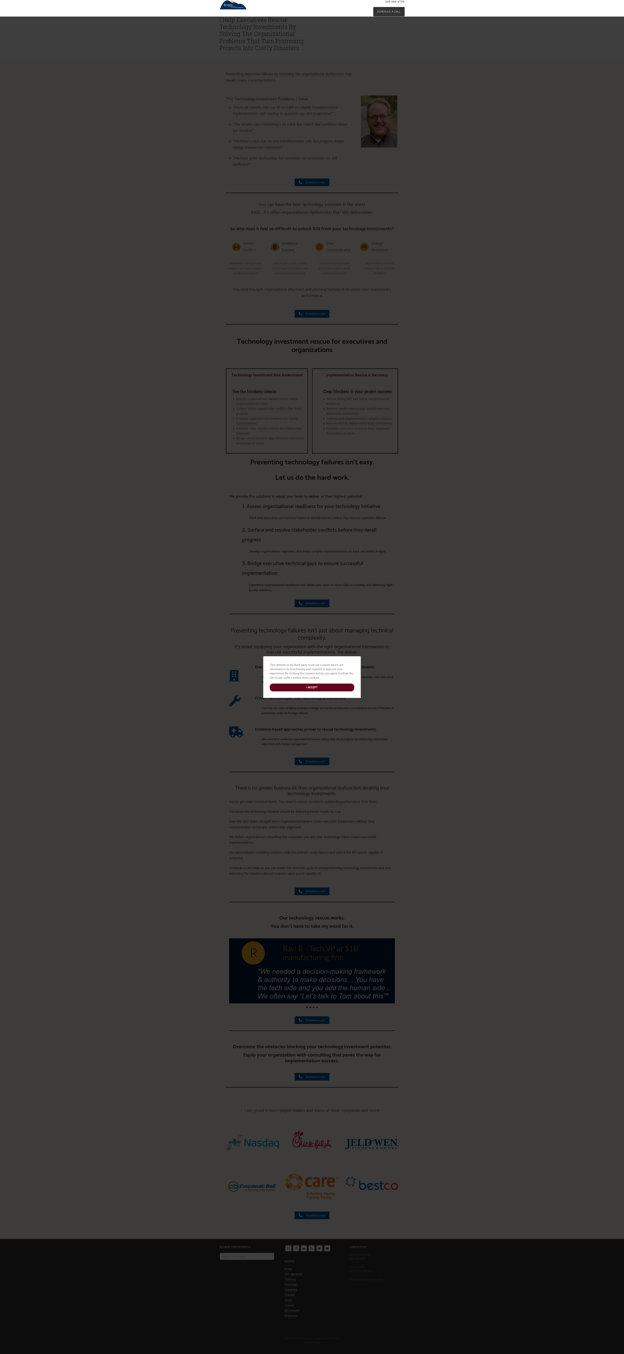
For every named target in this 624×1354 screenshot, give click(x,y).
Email (580, 1303)
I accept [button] (312, 687)
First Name (584, 1287)
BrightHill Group (245, 5)
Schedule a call (389, 11)
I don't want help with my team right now (597, 1346)
